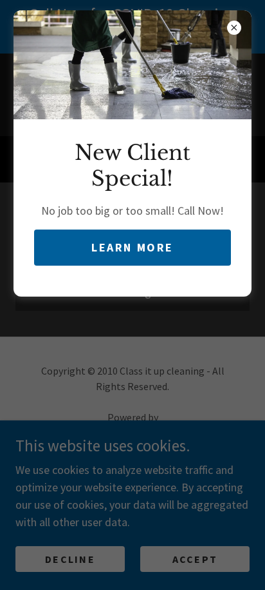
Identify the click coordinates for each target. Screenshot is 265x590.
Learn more (132, 247)
